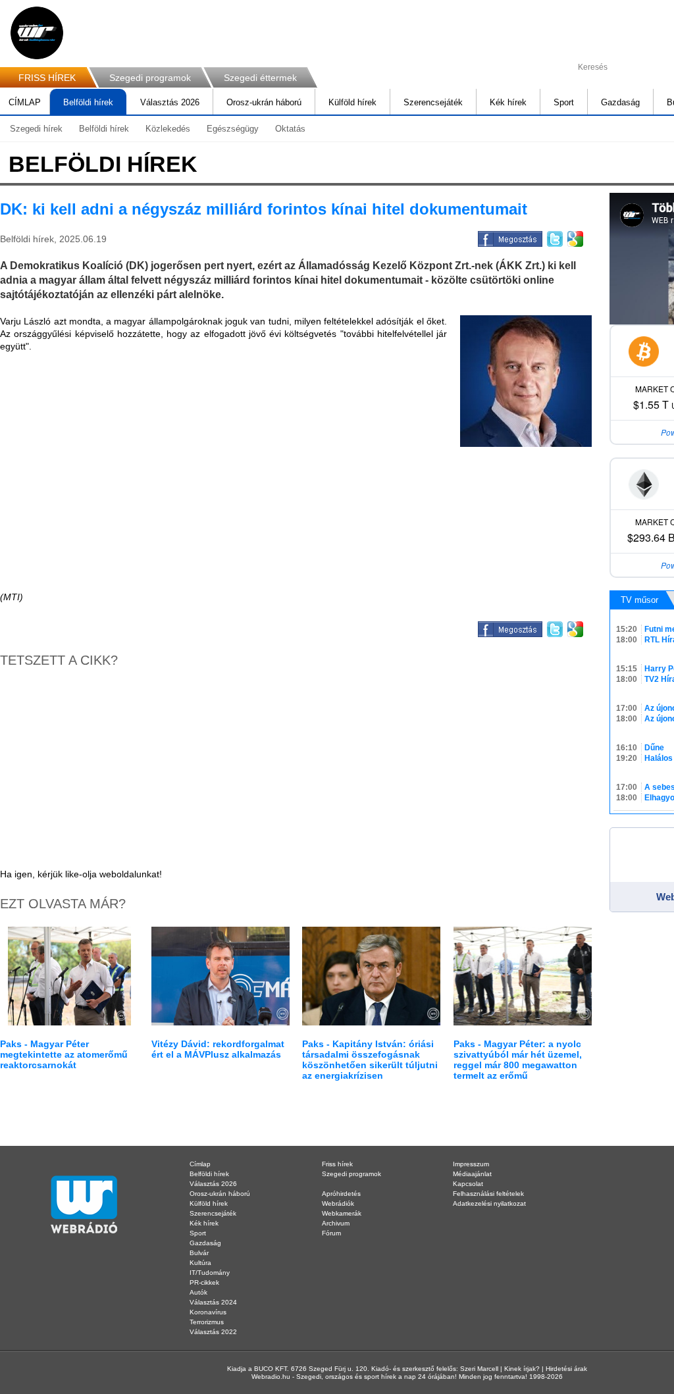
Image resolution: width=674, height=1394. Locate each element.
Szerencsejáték (433, 102)
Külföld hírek (352, 102)
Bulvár (199, 1252)
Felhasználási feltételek (488, 1193)
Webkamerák (341, 1213)
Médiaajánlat (472, 1173)
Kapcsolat (468, 1183)
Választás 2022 (213, 1331)
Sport (564, 102)
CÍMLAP (25, 102)
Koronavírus (208, 1312)
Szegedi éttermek (260, 77)
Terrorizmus (207, 1322)
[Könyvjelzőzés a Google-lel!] (574, 237)
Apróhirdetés (341, 1193)
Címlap (200, 1164)
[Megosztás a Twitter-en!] (554, 237)
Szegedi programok (150, 77)
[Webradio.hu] (37, 33)
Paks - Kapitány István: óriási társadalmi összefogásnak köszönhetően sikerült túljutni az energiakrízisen (370, 1060)
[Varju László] (526, 381)
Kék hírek (508, 102)
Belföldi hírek (88, 102)
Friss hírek (337, 1164)
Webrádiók (338, 1203)
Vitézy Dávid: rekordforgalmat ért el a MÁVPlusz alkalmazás (217, 1049)
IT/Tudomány (210, 1272)
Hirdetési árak (566, 1368)
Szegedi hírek (36, 129)
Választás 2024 (213, 1302)
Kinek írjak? (522, 1368)
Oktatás (290, 129)
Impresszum (471, 1164)
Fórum (331, 1233)
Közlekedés (167, 129)
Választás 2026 (169, 102)
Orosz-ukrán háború (263, 102)
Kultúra (200, 1262)
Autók (198, 1292)
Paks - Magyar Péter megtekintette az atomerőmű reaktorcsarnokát (64, 1054)
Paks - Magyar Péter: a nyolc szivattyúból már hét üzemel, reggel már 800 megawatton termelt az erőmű (518, 1060)
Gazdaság (620, 102)
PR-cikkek (204, 1282)
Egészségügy (233, 129)
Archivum (336, 1223)
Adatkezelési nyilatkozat (489, 1203)
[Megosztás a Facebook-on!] (509, 237)
